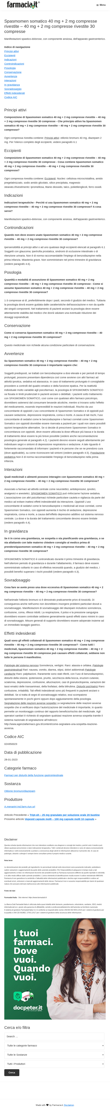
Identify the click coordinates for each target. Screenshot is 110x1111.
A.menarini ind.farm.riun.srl (19, 806)
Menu (103, 5)
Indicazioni (10, 59)
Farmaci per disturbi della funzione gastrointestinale (33, 775)
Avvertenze (10, 76)
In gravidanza (12, 84)
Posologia (10, 68)
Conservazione (12, 72)
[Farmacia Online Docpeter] (55, 920)
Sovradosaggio (12, 89)
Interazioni (10, 80)
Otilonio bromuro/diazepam (19, 791)
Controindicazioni (14, 63)
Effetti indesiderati (14, 93)
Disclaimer (69, 1105)
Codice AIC (10, 97)
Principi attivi (11, 51)
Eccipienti (9, 55)
